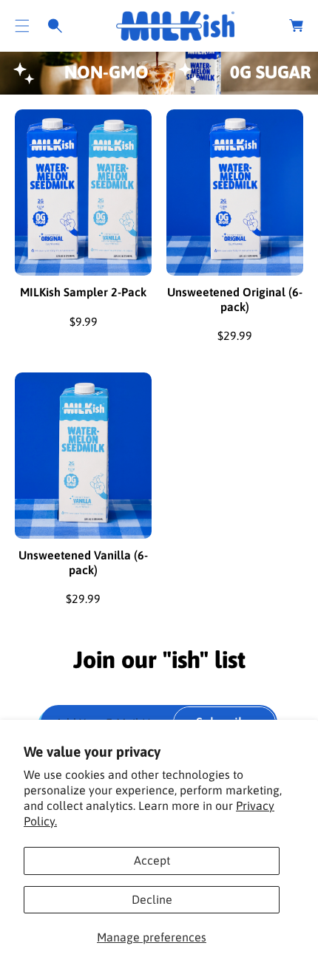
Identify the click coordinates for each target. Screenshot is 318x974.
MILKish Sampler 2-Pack (83, 292)
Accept (152, 860)
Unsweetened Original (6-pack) (234, 299)
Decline (152, 899)
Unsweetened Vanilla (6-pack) (83, 562)
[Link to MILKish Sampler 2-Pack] (83, 192)
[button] (22, 26)
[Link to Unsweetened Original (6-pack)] (234, 192)
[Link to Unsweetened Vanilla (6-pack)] (83, 455)
